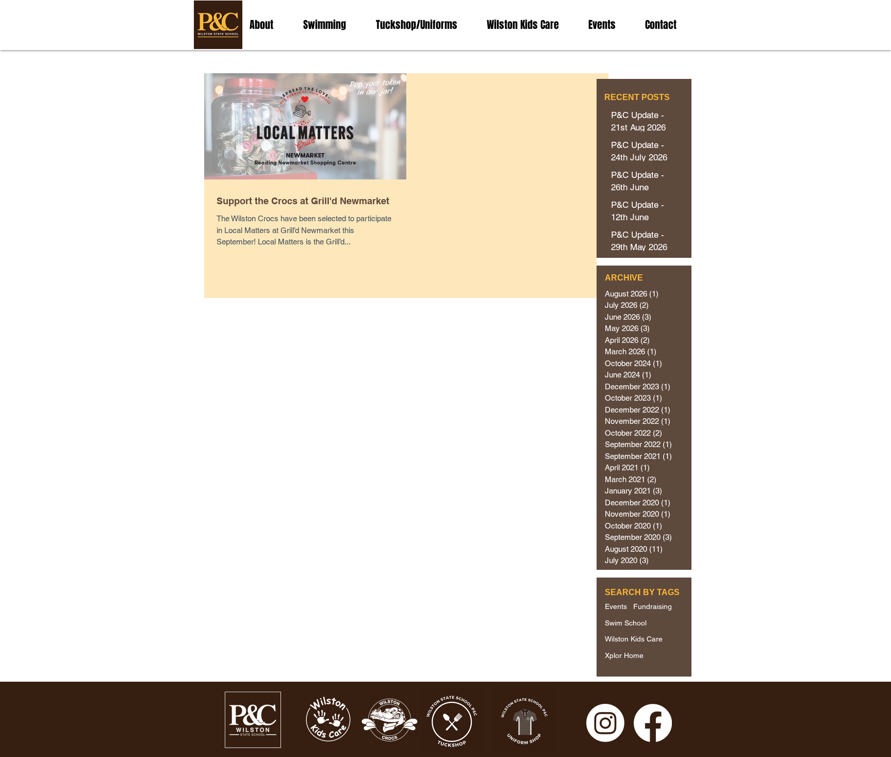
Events (616, 606)
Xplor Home (624, 655)
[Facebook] (653, 723)
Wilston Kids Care (634, 639)
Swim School (626, 623)
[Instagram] (605, 723)
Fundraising (652, 606)
